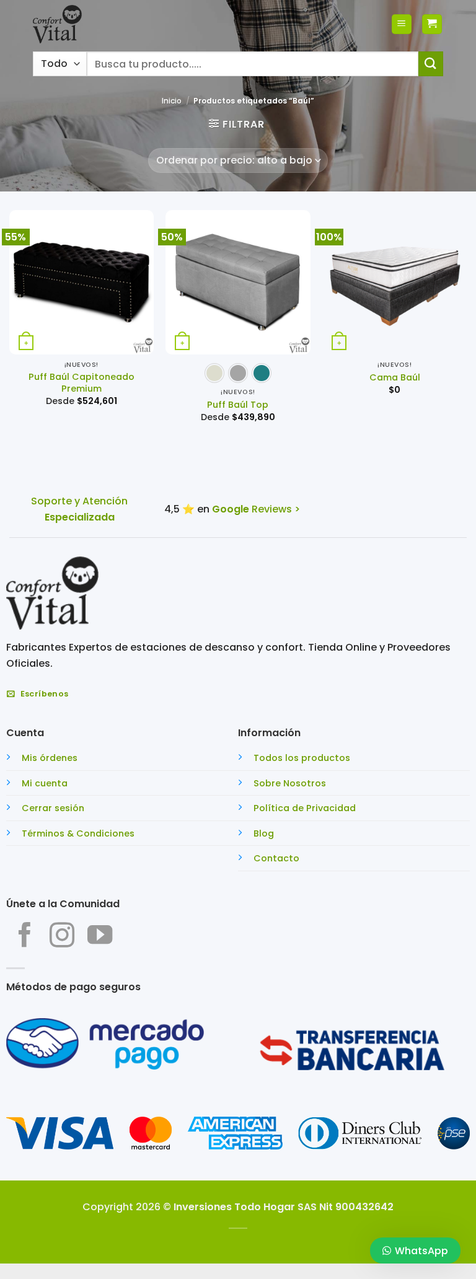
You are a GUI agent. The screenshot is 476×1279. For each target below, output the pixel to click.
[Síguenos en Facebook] (24, 937)
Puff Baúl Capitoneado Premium (81, 382)
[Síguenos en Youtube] (99, 937)
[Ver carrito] (432, 24)
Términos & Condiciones (78, 833)
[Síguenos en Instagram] (62, 937)
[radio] (214, 373)
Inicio (172, 100)
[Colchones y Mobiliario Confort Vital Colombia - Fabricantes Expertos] (57, 24)
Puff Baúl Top (237, 405)
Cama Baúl (394, 378)
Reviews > (256, 509)
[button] (402, 24)
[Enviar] (430, 63)
